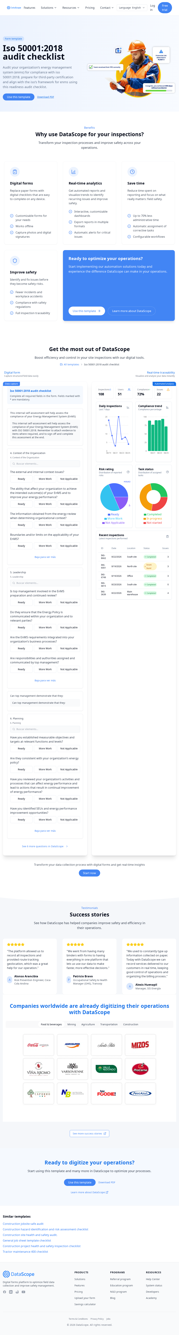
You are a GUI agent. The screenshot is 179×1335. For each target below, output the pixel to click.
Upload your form (84, 1298)
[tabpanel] (89, 1069)
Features (29, 8)
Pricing (90, 8)
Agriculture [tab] (88, 1024)
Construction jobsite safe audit (23, 1224)
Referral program (120, 1279)
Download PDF (45, 97)
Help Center (153, 1279)
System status (154, 1285)
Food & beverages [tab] (51, 1024)
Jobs (108, 1319)
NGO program (118, 1291)
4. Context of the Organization (27, 453)
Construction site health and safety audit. (30, 1235)
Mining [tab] (71, 1024)
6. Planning (16, 718)
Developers (152, 1291)
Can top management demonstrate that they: (36, 695)
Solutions (47, 8)
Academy (151, 1298)
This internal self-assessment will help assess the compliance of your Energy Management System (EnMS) (43, 414)
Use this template (18, 97)
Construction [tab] (130, 1024)
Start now (89, 873)
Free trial (165, 8)
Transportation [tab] (109, 1024)
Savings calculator (85, 1304)
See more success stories (87, 1133)
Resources (69, 8)
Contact (105, 8)
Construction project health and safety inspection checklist (42, 1246)
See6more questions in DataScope (42, 846)
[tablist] (89, 1024)
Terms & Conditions (78, 1319)
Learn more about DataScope (131, 311)
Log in (152, 8)
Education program (121, 1285)
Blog (112, 1298)
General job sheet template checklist (27, 1240)
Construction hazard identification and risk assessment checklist (45, 1229)
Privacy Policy (97, 1319)
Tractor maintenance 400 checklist (25, 1252)
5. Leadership (18, 572)
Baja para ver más (45, 557)
